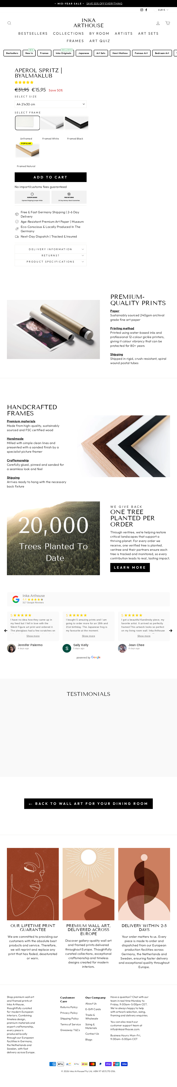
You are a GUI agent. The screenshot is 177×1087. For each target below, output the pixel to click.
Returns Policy (69, 1007)
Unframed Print (27, 123)
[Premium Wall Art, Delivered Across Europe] (88, 884)
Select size (26, 96)
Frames (75, 41)
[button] (24, 82)
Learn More (130, 567)
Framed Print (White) (52, 123)
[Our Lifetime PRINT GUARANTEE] (33, 884)
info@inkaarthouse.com (124, 1029)
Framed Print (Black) (76, 123)
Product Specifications (51, 261)
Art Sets (148, 33)
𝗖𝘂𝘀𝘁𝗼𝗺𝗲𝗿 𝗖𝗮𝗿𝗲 (67, 999)
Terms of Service (70, 1024)
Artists (124, 33)
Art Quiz (99, 41)
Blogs (88, 1039)
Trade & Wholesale (91, 1016)
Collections (68, 33)
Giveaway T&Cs (70, 1030)
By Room (99, 33)
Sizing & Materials (91, 1026)
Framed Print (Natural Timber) (27, 151)
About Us (91, 1003)
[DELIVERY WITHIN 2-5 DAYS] (144, 884)
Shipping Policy (69, 1018)
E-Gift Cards (93, 1009)
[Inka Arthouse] (16, 599)
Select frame (28, 112)
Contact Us (92, 1033)
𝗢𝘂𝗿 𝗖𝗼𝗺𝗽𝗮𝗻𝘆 (95, 997)
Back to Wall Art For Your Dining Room (91, 803)
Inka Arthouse (88, 23)
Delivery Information (50, 249)
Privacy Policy (69, 1012)
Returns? (51, 255)
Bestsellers (33, 33)
